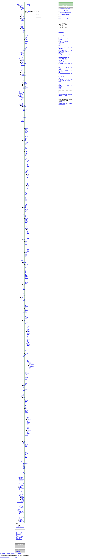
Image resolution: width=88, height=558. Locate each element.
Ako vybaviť (23, 485)
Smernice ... (22, 25)
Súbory (22, 99)
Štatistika (10, 553)
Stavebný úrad (21, 97)
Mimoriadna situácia (23, 57)
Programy (21, 103)
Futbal (24, 398)
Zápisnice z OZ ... (22, 8)
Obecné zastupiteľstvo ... (23, 63)
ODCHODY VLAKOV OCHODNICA (65, 94)
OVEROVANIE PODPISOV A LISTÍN (65, 93)
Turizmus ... (21, 480)
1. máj (23, 126)
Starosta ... (22, 59)
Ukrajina (22, 52)
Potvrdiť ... (26, 15)
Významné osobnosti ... (21, 482)
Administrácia (6, 553)
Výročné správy (22, 27)
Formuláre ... (21, 517)
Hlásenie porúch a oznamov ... (21, 496)
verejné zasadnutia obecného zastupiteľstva (65, 105)
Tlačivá (22, 23)
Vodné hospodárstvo (21, 96)
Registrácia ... (21, 511)
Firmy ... (21, 506)
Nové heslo (28, 5)
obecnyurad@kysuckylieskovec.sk (20, 527)
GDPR (17, 553)
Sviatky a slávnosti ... (22, 121)
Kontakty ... (19, 493)
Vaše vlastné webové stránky (21, 521)
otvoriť (64, 101)
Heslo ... (26, 13)
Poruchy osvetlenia (22, 498)
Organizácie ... (20, 502)
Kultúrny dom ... (22, 71)
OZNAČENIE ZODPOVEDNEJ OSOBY (63, 92)
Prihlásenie (53, 0)
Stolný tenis (24, 442)
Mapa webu (14, 553)
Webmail (19, 553)
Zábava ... (22, 461)
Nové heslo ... (38, 17)
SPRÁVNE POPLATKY (63, 95)
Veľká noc (24, 223)
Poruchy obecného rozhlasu (22, 500)
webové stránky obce (62, 104)
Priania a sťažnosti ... (21, 100)
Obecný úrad (19, 526)
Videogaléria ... (20, 509)
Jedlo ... (23, 105)
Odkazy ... (21, 483)
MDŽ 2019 (24, 124)
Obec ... (18, 4)
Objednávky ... (23, 19)
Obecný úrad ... (21, 58)
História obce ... (21, 477)
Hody (24, 150)
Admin (29, 11)
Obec (50, 0)
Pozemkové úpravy (23, 29)
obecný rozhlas (61, 102)
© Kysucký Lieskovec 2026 (4, 557)
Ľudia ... (21, 494)
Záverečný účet (22, 22)
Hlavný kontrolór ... (22, 68)
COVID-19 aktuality (22, 54)
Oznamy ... (21, 101)
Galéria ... (21, 104)
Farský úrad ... (21, 479)
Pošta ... (20, 102)
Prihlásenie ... (19, 510)
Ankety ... (21, 516)
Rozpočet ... (22, 21)
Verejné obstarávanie (21, 92)
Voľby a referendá (21, 94)
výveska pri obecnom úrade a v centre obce (65, 103)
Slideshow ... (21, 519)
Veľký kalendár (61, 32)
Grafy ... (21, 518)
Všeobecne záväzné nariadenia (23, 66)
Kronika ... (21, 478)
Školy (24, 356)
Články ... (19, 486)
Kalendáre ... (21, 515)
